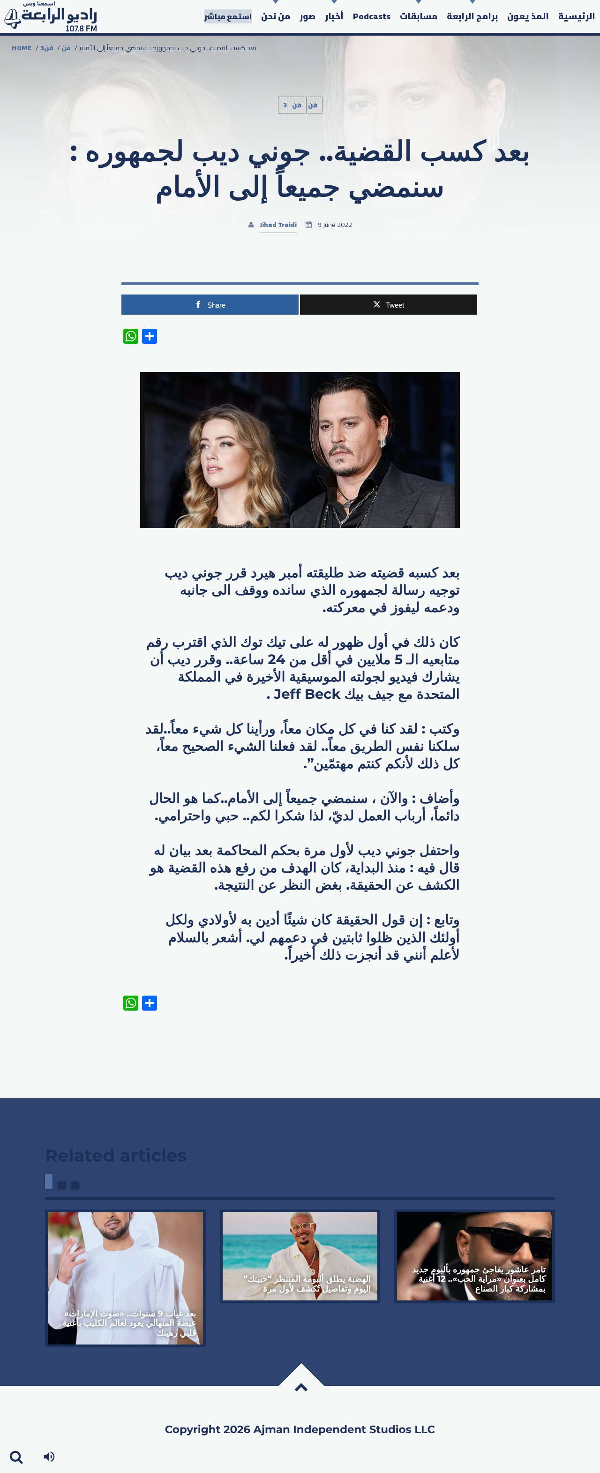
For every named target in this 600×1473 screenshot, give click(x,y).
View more (125, 1278)
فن (66, 48)
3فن (46, 48)
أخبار (334, 16)
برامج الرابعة (472, 16)
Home (22, 48)
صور (307, 16)
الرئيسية (576, 16)
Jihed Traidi (278, 225)
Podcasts (371, 16)
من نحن (275, 16)
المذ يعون (528, 16)
